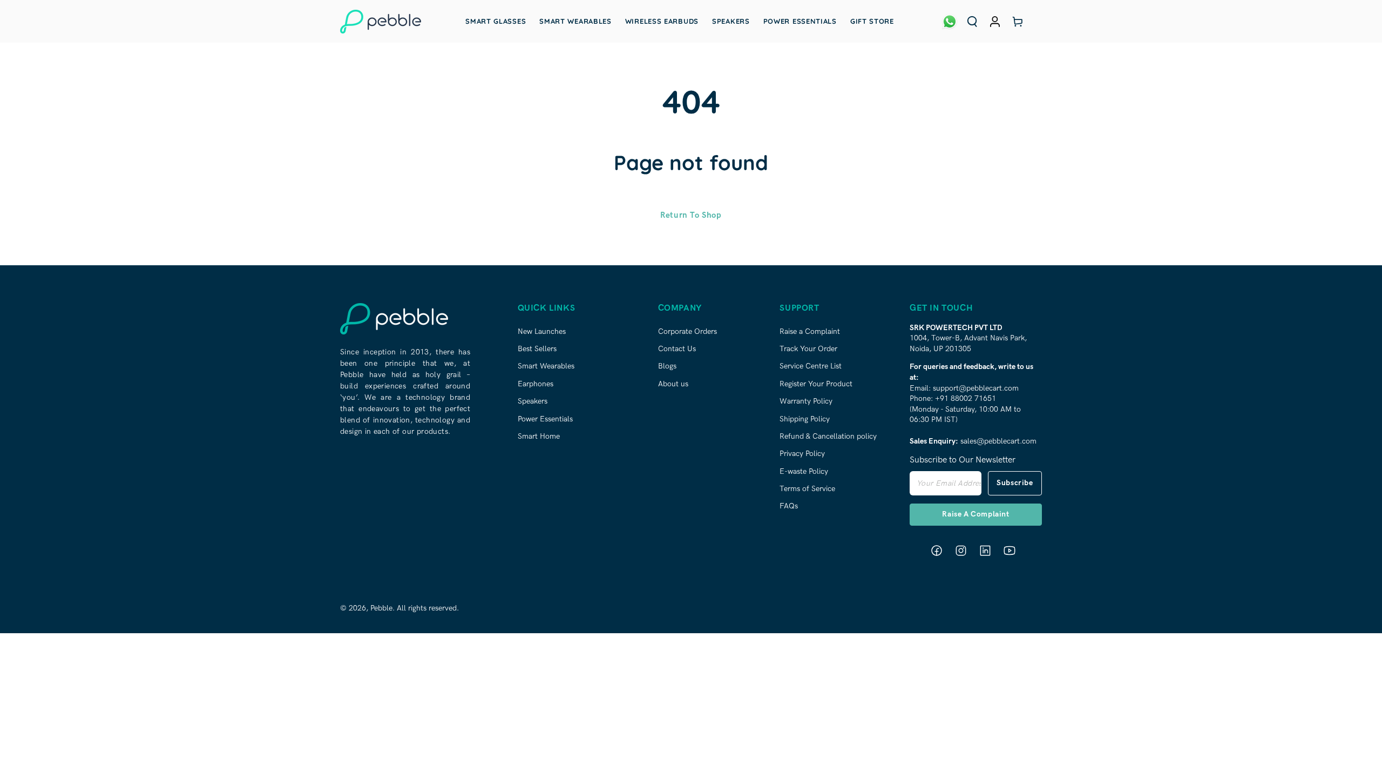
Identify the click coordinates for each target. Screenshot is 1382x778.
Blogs (667, 366)
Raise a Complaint (810, 331)
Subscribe (1015, 482)
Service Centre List (811, 366)
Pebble (381, 608)
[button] (972, 21)
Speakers (532, 401)
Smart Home (539, 436)
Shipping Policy (805, 419)
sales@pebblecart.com (998, 441)
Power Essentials (545, 419)
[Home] (380, 21)
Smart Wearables (546, 366)
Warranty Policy (806, 401)
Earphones (535, 383)
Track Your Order (808, 348)
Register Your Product (816, 383)
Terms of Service (807, 488)
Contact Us (677, 348)
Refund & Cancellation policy (828, 436)
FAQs (789, 506)
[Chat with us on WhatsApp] (949, 21)
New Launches (542, 331)
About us (673, 383)
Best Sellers (537, 348)
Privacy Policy (802, 453)
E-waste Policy (804, 471)
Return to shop (690, 215)
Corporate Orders (687, 331)
